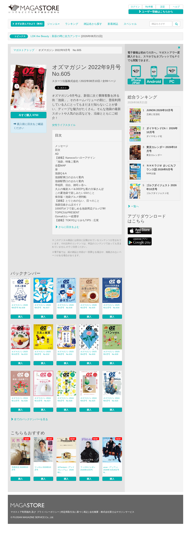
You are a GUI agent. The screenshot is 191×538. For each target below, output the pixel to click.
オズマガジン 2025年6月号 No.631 (65, 353)
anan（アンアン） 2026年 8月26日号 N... (111, 469)
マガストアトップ (23, 50)
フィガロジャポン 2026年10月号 (87, 468)
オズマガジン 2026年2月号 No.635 (88, 306)
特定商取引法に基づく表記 (74, 512)
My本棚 (149, 6)
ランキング (71, 23)
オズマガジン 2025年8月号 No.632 (43, 353)
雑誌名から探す (93, 23)
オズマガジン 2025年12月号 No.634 (111, 306)
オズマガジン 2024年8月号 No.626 (65, 399)
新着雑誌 (113, 23)
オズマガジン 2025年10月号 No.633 (20, 353)
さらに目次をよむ (68, 226)
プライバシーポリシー (48, 512)
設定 (162, 6)
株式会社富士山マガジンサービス (117, 512)
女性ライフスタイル (64, 124)
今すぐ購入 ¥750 (28, 115)
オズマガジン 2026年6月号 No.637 (43, 306)
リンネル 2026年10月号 (43, 468)
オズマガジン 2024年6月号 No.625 (88, 399)
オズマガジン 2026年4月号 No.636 (65, 306)
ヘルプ (176, 6)
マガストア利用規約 (21, 512)
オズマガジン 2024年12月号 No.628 (20, 399)
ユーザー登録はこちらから (157, 11)
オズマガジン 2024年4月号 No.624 (111, 399)
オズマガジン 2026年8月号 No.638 (20, 306)
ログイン (135, 6)
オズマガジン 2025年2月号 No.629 (111, 353)
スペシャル (130, 23)
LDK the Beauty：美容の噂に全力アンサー (55, 36)
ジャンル (52, 23)
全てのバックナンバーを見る (30, 419)
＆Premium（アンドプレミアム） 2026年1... (65, 469)
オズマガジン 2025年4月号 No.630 (88, 353)
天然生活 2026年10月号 (20, 468)
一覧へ (134, 206)
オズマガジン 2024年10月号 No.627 (43, 399)
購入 (20, 316)
